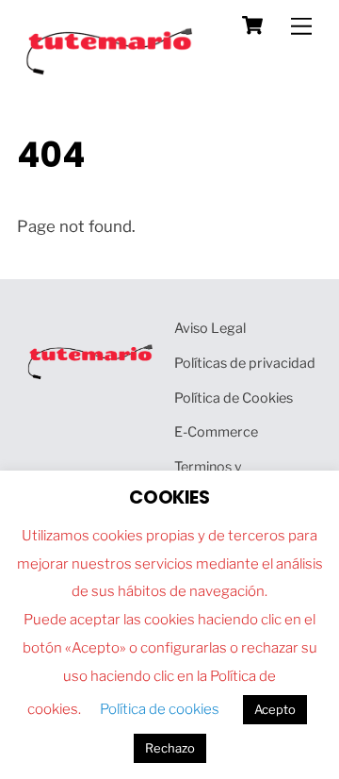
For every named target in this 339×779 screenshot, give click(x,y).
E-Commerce (216, 431)
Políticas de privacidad (244, 363)
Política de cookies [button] (159, 709)
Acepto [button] (275, 709)
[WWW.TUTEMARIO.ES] (111, 70)
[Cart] (252, 25)
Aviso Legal (210, 328)
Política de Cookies (233, 398)
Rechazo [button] (170, 747)
